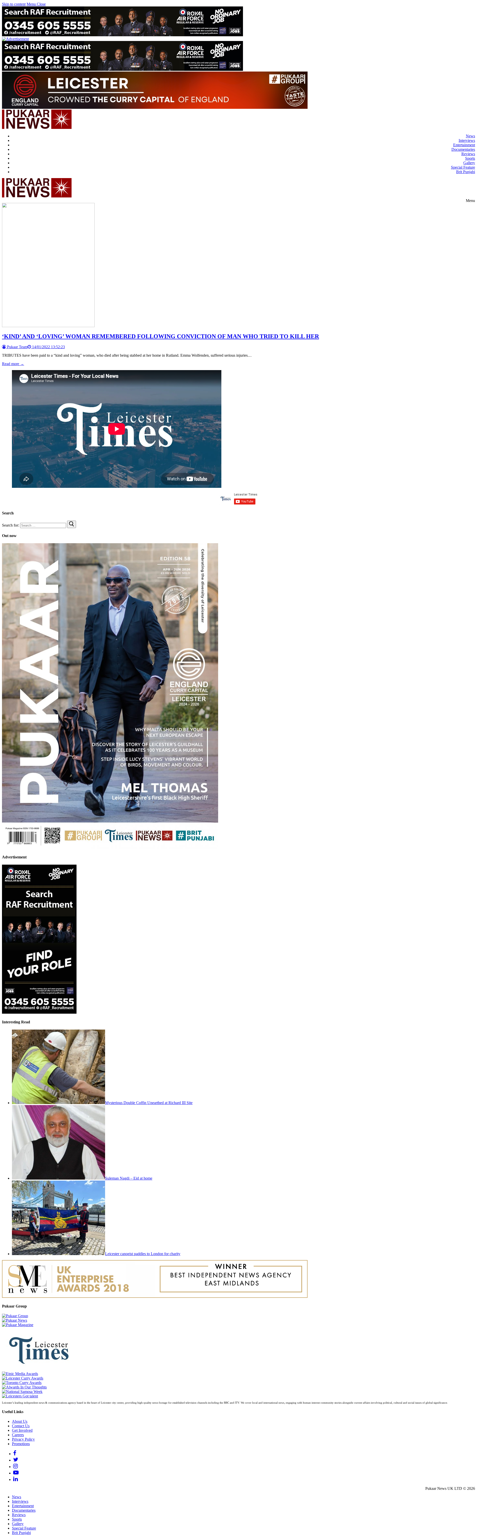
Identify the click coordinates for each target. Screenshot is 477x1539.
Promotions (21, 1444)
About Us (19, 1421)
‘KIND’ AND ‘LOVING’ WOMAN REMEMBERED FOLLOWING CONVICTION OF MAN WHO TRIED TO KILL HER (160, 336)
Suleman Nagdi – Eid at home (128, 1178)
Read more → (13, 364)
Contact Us (21, 1426)
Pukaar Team (17, 347)
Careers (18, 1435)
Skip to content (14, 4)
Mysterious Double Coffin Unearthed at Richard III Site (149, 1103)
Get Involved (22, 1430)
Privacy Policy (23, 1439)
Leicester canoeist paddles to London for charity (142, 1254)
